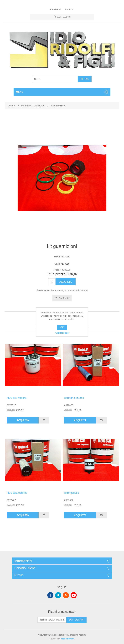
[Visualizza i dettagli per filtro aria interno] (91, 365)
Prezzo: (57, 270)
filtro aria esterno (17, 492)
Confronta (64, 298)
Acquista (65, 281)
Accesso (69, 9)
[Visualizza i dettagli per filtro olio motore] (33, 365)
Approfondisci (62, 332)
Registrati (55, 9)
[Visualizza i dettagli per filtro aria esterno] (33, 460)
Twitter (58, 595)
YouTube (74, 595)
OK (62, 327)
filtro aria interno (74, 397)
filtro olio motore (16, 397)
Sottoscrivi (76, 619)
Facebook (50, 595)
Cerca (84, 79)
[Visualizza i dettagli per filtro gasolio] (91, 460)
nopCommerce (67, 639)
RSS (66, 595)
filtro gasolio (71, 492)
